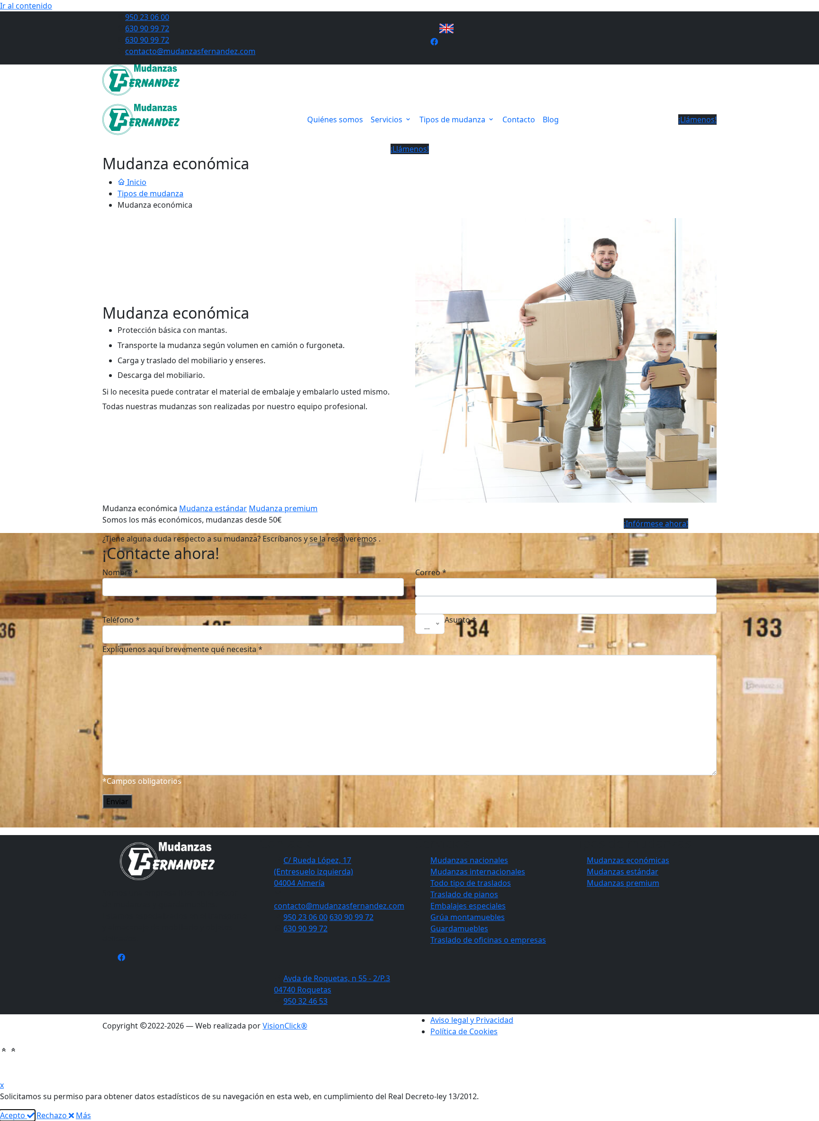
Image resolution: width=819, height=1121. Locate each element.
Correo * (430, 572)
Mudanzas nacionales (469, 860)
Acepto (13, 1115)
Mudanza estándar (213, 508)
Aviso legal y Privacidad (471, 1020)
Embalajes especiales (468, 905)
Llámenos (390, 1064)
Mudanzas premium (623, 883)
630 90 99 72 (147, 28)
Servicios (387, 119)
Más (83, 1115)
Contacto (518, 119)
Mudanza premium (283, 508)
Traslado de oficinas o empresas (488, 940)
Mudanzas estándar (622, 871)
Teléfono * (121, 620)
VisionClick (285, 1025)
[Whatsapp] (450, 1063)
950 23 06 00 (147, 17)
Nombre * (120, 572)
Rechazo (52, 1115)
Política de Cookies (464, 1031)
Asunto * (460, 620)
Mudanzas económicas (628, 860)
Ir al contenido (26, 5)
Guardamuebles (459, 928)
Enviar (117, 801)
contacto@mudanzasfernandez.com (190, 51)
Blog (551, 119)
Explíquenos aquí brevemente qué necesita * (182, 649)
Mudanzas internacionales (477, 871)
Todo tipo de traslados (470, 883)
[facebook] (434, 42)
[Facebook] (121, 957)
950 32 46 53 (305, 1001)
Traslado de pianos (464, 894)
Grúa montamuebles (467, 917)
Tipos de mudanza (453, 119)
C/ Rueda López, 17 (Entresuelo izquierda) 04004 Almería (313, 871)
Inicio (135, 182)
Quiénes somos (335, 119)
